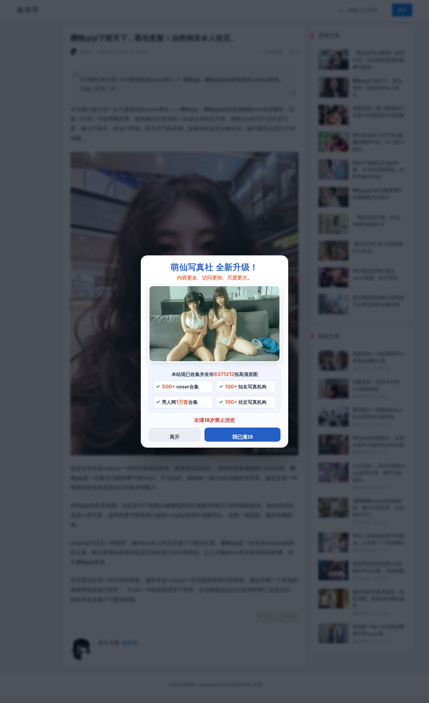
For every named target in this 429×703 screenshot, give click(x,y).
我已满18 (242, 437)
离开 (175, 437)
